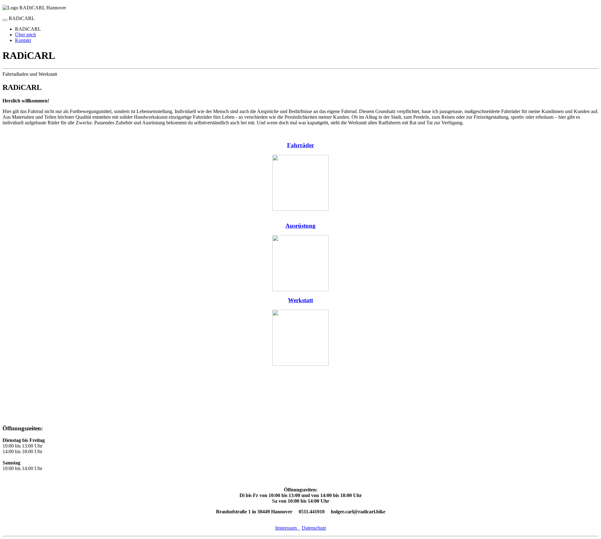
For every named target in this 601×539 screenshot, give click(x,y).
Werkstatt (300, 300)
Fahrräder (300, 145)
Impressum (287, 528)
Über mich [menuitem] (25, 34)
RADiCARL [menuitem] (28, 29)
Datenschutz (314, 528)
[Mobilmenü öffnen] (5, 20)
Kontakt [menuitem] (23, 40)
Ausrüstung (300, 225)
